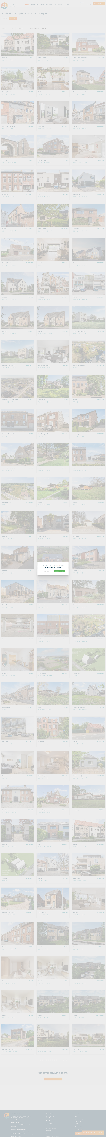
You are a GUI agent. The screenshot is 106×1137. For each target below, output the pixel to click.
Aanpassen (46, 571)
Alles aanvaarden (59, 571)
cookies (57, 566)
